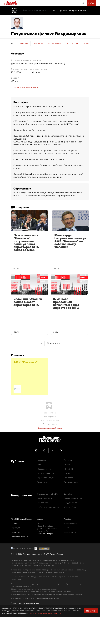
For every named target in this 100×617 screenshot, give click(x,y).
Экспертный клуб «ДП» (47, 494)
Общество (68, 478)
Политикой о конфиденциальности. (45, 613)
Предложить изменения (26, 87)
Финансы (41, 460)
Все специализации (50, 420)
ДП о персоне (72, 43)
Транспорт (68, 460)
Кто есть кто (42, 503)
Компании (88, 43)
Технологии (42, 482)
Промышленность (45, 473)
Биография (38, 43)
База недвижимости (73, 498)
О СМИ (14, 523)
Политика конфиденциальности (25, 603)
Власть (67, 473)
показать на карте (45, 534)
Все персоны (50, 417)
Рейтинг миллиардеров (48, 507)
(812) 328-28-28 (70, 523)
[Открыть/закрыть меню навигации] (78, 3)
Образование (54, 43)
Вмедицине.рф (70, 503)
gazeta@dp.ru (70, 532)
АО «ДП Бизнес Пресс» (21, 519)
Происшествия (71, 482)
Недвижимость (44, 469)
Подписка (15, 532)
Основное (23, 43)
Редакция (15, 528)
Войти (91, 3)
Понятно (90, 611)
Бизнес (40, 464)
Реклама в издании (19, 537)
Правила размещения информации (50, 428)
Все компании (50, 413)
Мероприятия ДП (45, 498)
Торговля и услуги (45, 478)
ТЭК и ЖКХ (68, 469)
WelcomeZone (70, 507)
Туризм (67, 464)
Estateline (68, 494)
